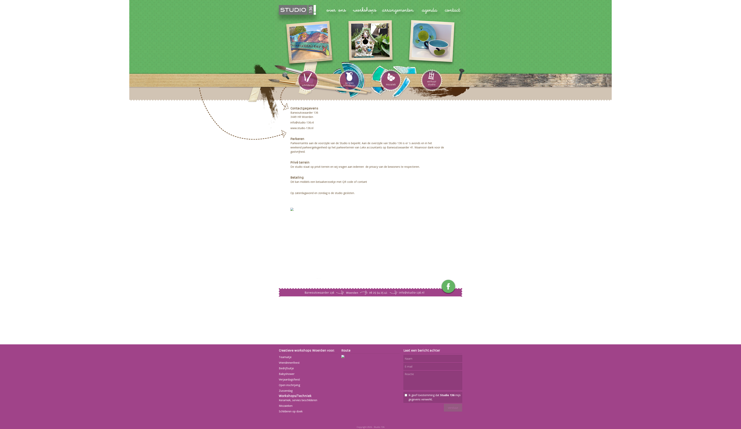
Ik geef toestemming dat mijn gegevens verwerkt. (435, 397)
